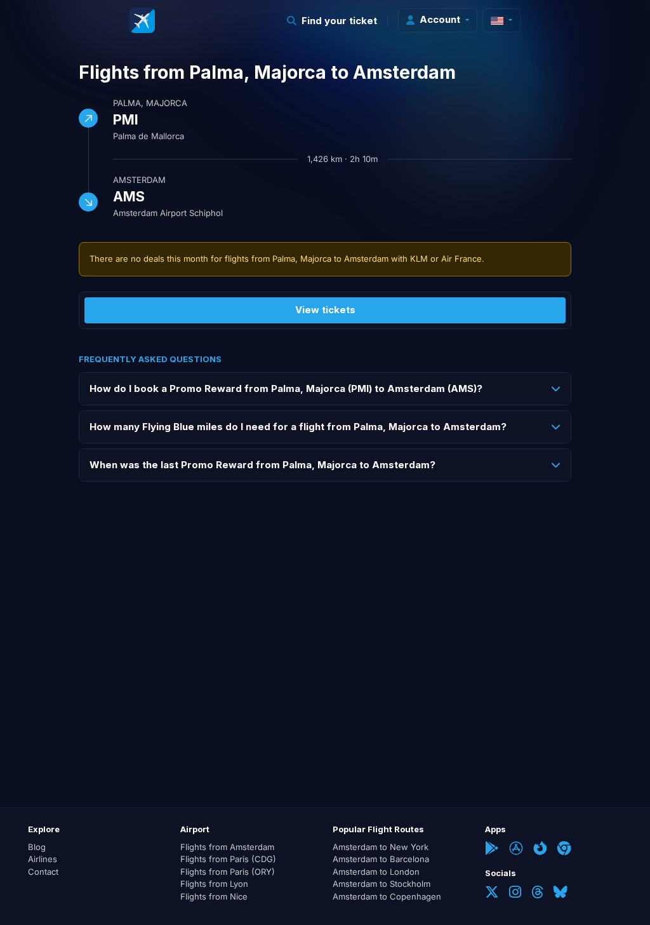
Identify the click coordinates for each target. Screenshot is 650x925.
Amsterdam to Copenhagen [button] (387, 896)
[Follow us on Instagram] (515, 893)
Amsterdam (139, 180)
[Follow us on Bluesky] (560, 893)
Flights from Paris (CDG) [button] (228, 859)
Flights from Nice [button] (214, 896)
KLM (419, 258)
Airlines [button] (42, 859)
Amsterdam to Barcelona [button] (381, 859)
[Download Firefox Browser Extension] (540, 849)
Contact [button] (43, 872)
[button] (332, 21)
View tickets (325, 310)
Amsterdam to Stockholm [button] (381, 884)
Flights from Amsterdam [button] (227, 847)
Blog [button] (37, 847)
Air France (461, 258)
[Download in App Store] (516, 849)
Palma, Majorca (150, 103)
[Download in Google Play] (492, 849)
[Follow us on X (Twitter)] (492, 893)
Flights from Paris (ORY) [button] (227, 872)
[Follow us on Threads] (537, 893)
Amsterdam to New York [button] (380, 847)
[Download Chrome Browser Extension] (564, 849)
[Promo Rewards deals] (142, 20)
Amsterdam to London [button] (376, 872)
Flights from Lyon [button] (214, 884)
